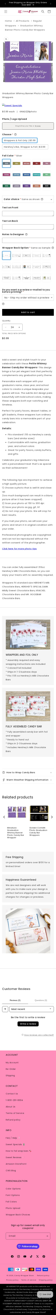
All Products (22, 20)
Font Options (13, 1195)
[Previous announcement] (5, 4)
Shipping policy (46, 1280)
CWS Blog (11, 1170)
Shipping (10, 1075)
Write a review (28, 1024)
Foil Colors (11, 1201)
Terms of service (28, 1280)
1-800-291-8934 (14, 1100)
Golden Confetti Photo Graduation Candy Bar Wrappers (38, 831)
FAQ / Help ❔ (13, 1138)
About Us (10, 1106)
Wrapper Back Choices (18, 1214)
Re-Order (11, 1069)
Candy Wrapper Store (23, 1275)
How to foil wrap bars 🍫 (19, 1150)
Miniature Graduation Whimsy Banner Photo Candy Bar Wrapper (15, 833)
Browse (38, 126)
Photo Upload (13, 1208)
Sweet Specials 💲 (15, 1144)
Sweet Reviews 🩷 (15, 1157)
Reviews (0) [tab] (15, 1000)
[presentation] (4, 817)
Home (8, 20)
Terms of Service (15, 1113)
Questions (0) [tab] (41, 1000)
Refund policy (13, 1119)
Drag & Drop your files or (28, 126)
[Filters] (5, 1009)
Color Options (13, 1188)
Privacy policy (12, 1280)
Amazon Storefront (16, 1163)
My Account (12, 1062)
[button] (6, 11)
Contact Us (12, 1093)
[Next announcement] (51, 4)
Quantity (6, 320)
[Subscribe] (47, 1236)
